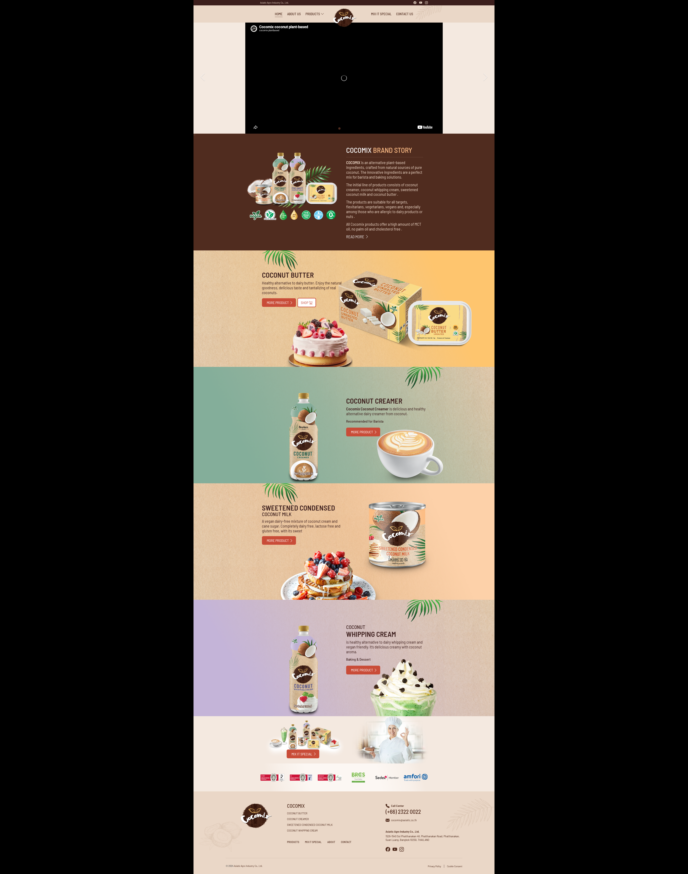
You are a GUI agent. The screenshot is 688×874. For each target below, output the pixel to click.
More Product (278, 302)
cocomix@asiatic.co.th (404, 820)
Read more (355, 236)
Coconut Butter (297, 813)
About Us (294, 14)
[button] (485, 77)
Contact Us (404, 14)
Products (293, 842)
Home (279, 14)
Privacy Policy (434, 866)
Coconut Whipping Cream (302, 830)
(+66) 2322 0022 (403, 811)
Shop (305, 302)
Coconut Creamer (298, 819)
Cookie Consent (454, 866)
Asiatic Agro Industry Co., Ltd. (274, 2)
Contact (346, 842)
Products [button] (313, 14)
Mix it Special (381, 14)
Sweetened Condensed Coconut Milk (310, 824)
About (331, 842)
